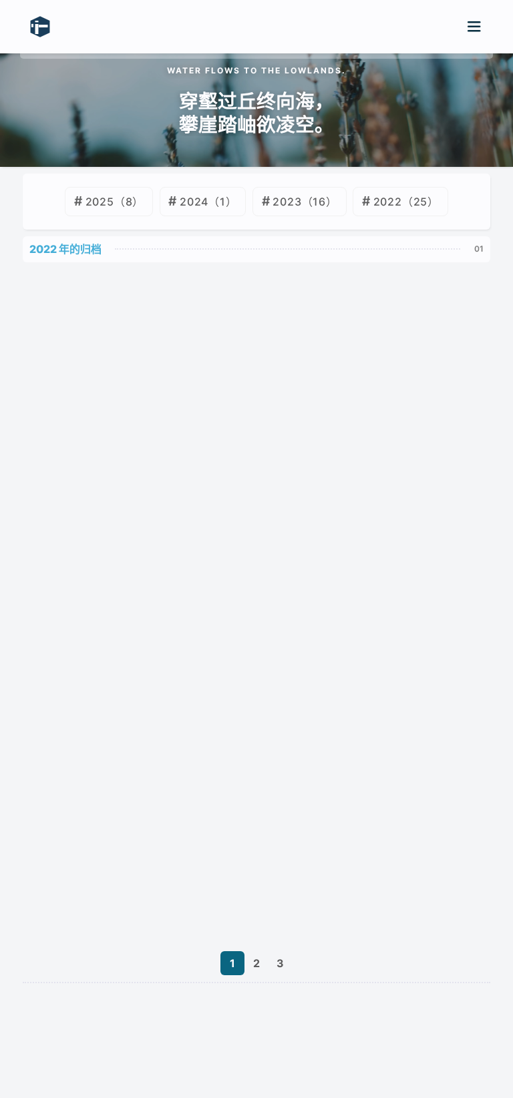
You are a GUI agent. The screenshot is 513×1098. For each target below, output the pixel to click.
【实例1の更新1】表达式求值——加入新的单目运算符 (162, 648)
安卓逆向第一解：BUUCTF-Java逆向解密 (134, 375)
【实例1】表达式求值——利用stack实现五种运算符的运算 (174, 717)
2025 (100, 201)
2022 (387, 201)
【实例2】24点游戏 (80, 512)
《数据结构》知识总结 (85, 853)
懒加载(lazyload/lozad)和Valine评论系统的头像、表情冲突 (180, 921)
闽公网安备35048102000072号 (331, 1031)
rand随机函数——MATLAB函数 (110, 444)
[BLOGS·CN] (256, 1065)
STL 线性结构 (64, 785)
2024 (194, 201)
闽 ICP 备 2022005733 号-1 (175, 1031)
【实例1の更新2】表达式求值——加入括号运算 (146, 580)
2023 (287, 201)
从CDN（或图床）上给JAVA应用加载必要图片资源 (155, 307)
